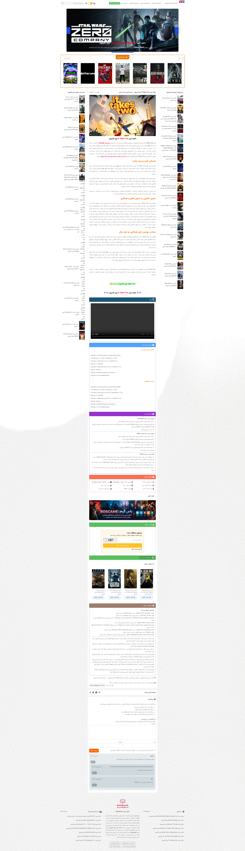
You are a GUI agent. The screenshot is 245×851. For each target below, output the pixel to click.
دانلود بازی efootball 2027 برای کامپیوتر (70, 138)
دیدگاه (153, 724)
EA (148, 146)
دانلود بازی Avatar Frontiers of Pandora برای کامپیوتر (71, 250)
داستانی (143, 683)
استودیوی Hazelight (104, 143)
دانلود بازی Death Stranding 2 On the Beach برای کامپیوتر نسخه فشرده (168, 177)
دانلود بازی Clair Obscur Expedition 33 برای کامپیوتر (169, 246)
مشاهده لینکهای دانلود (122, 545)
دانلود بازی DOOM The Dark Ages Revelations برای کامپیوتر (168, 187)
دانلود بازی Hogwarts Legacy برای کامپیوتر (168, 226)
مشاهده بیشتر (67, 58)
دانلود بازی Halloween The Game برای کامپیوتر (172, 824)
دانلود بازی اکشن (134, 678)
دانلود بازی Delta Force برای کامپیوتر (71, 299)
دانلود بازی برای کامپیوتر (171, 3)
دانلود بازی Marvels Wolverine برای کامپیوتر (173, 820)
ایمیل (120, 742)
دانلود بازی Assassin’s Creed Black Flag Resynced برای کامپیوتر (168, 138)
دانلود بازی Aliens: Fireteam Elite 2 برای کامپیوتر (88, 820)
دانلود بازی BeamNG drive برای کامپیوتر (70, 148)
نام (154, 742)
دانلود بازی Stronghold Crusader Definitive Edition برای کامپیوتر (71, 158)
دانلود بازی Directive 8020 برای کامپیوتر (70, 325)
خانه (152, 678)
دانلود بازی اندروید (156, 3)
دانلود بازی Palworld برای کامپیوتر (72, 167)
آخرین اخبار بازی (134, 3)
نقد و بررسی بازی (144, 3)
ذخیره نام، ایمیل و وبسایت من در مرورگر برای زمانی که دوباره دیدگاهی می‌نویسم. (132, 750)
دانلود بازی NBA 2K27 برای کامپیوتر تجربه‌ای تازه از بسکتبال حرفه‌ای (84, 816)
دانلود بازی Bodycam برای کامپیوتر (71, 188)
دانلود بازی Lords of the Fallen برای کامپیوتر (71, 284)
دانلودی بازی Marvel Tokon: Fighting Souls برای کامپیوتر (169, 832)
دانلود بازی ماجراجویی (118, 683)
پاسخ (93, 762)
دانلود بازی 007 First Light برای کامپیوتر (168, 207)
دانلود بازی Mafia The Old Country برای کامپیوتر (169, 158)
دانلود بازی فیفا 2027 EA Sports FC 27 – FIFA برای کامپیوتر (71, 99)
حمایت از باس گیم (115, 3)
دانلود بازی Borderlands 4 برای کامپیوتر (168, 255)
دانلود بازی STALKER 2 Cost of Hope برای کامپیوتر (168, 109)
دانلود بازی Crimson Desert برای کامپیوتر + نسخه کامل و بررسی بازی (71, 229)
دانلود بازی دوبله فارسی (129, 846)
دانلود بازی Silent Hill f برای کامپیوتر (169, 167)
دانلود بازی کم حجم (115, 846)
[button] (167, 52)
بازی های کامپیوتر (145, 678)
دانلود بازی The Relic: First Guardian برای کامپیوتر (171, 836)
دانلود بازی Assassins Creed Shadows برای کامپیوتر (168, 197)
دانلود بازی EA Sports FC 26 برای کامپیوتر (70, 313)
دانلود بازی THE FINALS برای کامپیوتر (71, 212)
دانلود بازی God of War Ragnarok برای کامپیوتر (170, 275)
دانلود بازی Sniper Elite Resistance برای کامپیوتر (170, 265)
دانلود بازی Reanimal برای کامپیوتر (71, 200)
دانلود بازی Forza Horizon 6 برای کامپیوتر (169, 99)
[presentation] (176, 30)
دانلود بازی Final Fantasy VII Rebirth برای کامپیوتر (70, 335)
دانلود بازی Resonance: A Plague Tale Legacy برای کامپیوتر (168, 828)
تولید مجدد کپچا (136, 549)
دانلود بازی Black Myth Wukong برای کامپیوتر (170, 285)
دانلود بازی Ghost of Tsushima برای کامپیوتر (168, 236)
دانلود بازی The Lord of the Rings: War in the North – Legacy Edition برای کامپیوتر (71, 177)
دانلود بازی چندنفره (128, 683)
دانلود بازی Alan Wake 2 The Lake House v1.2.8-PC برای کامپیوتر (168, 128)
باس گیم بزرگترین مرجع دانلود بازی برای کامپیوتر (113, 156)
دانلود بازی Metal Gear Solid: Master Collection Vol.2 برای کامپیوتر (166, 816)
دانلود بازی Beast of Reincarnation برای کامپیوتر (71, 128)
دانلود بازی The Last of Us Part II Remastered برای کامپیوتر (169, 216)
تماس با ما (125, 3)
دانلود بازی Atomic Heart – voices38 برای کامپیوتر (72, 268)
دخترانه (111, 683)
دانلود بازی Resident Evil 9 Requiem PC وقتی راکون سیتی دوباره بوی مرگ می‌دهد (168, 119)
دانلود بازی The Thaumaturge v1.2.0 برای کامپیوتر (88, 840)
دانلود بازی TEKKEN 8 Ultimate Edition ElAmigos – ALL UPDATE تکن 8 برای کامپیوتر (168, 148)
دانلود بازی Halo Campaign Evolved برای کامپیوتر (71, 109)
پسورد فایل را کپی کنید (104, 489)
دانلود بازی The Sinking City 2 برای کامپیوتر (173, 840)
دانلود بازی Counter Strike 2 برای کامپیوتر (71, 119)
